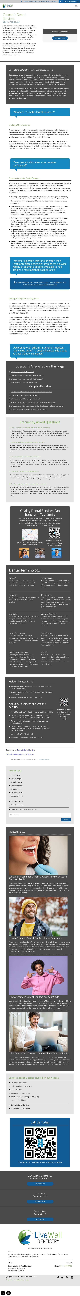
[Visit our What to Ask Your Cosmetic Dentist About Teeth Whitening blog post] (38, 1051)
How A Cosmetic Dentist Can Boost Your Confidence (35, 938)
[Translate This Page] (8, 1293)
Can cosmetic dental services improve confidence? (27, 375)
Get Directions (40, 1184)
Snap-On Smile (16, 1090)
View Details (28, 734)
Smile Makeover (16, 793)
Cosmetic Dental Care (19, 1083)
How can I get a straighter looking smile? (24, 382)
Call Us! (71, 1)
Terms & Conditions (19, 1280)
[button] (77, 6)
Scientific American (35, 303)
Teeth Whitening (17, 796)
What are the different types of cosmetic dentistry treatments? (31, 392)
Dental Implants (16, 786)
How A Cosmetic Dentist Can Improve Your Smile (34, 997)
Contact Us (40, 1219)
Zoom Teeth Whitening (19, 1100)
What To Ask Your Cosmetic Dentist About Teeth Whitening (39, 1053)
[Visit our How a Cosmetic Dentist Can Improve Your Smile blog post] (38, 994)
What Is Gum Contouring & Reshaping (25, 1097)
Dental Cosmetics (17, 805)
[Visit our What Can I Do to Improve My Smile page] (56, 557)
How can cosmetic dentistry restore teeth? (25, 395)
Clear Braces (15, 775)
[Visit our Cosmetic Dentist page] (24, 557)
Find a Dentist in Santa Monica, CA (23, 810)
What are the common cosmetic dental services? (27, 379)
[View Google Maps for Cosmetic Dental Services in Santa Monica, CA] (30, 540)
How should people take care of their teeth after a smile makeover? (33, 402)
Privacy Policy (9, 1280)
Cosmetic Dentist (17, 801)
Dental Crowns (16, 782)
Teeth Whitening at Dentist (20, 1093)
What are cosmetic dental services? (22, 372)
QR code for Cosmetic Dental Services (20, 754)
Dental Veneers (16, 789)
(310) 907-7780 (27, 52)
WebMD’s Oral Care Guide (27, 698)
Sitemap (27, 1280)
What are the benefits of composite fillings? (25, 399)
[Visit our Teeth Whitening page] (40, 557)
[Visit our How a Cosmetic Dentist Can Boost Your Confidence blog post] (38, 936)
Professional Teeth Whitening (21, 1086)
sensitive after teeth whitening (25, 489)
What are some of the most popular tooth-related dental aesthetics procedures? (37, 406)
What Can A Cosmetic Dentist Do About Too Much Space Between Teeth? (38, 878)
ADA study (13, 144)
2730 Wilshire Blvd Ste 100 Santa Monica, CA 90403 (40, 2)
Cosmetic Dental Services (26, 750)
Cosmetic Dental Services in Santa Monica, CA (40, 285)
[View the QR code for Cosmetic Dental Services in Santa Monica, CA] (54, 538)
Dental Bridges (16, 779)
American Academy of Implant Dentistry (38, 208)
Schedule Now (60, 38)
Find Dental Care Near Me (20, 1108)
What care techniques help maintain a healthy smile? (28, 409)
